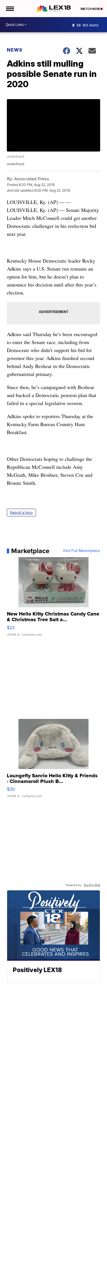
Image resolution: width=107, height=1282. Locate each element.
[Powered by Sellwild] (92, 885)
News (15, 50)
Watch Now (90, 9)
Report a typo (21, 512)
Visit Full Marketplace (81, 551)
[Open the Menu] (9, 8)
